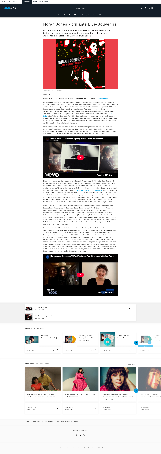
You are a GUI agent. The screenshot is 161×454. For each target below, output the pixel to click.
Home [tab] (59, 15)
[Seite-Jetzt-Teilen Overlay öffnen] (141, 8)
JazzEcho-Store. (102, 98)
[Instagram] (84, 435)
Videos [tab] (94, 15)
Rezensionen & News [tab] (71, 15)
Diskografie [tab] (86, 15)
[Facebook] (77, 435)
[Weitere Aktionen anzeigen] (133, 308)
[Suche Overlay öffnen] (145, 8)
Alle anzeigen (131, 364)
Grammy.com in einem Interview (89, 190)
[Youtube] (80, 435)
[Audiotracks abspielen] (129, 308)
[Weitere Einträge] (136, 343)
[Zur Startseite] (39, 9)
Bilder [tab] (101, 15)
